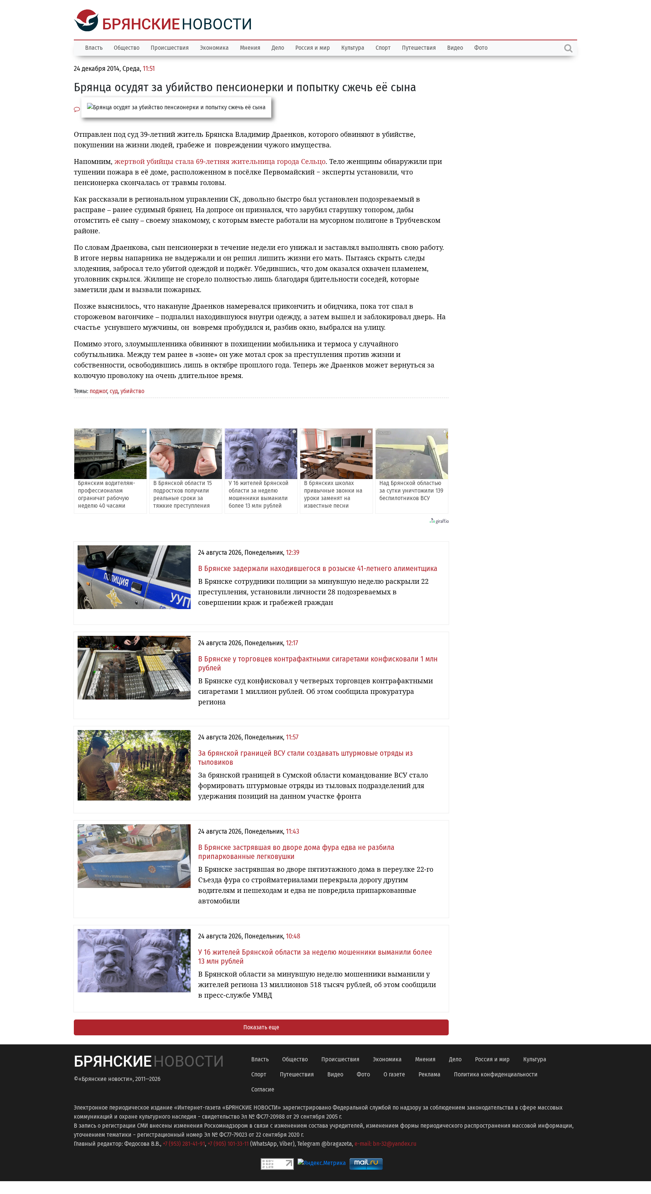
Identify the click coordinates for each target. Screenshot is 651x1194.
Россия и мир (312, 47)
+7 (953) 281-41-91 (184, 1143)
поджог (98, 390)
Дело (278, 47)
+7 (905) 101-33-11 (228, 1143)
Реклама (429, 1073)
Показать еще (261, 1026)
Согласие (262, 1088)
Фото (480, 47)
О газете (394, 1073)
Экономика (214, 47)
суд (114, 390)
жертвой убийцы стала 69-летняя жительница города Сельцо (220, 160)
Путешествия (419, 47)
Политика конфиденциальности (496, 1073)
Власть (93, 47)
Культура (352, 47)
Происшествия (170, 47)
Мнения (250, 47)
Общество (126, 47)
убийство (132, 390)
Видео (455, 47)
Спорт (383, 47)
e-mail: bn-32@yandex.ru (385, 1143)
